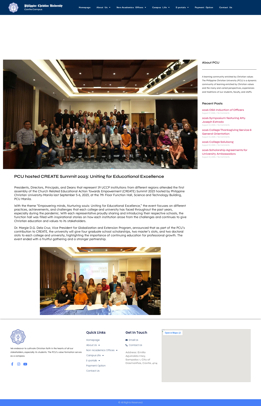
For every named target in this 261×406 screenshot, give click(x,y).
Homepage (84, 7)
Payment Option (204, 7)
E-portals (181, 7)
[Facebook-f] (12, 364)
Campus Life (159, 7)
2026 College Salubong (218, 142)
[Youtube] (25, 364)
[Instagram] (18, 364)
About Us (102, 7)
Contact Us (225, 7)
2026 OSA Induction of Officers (223, 110)
